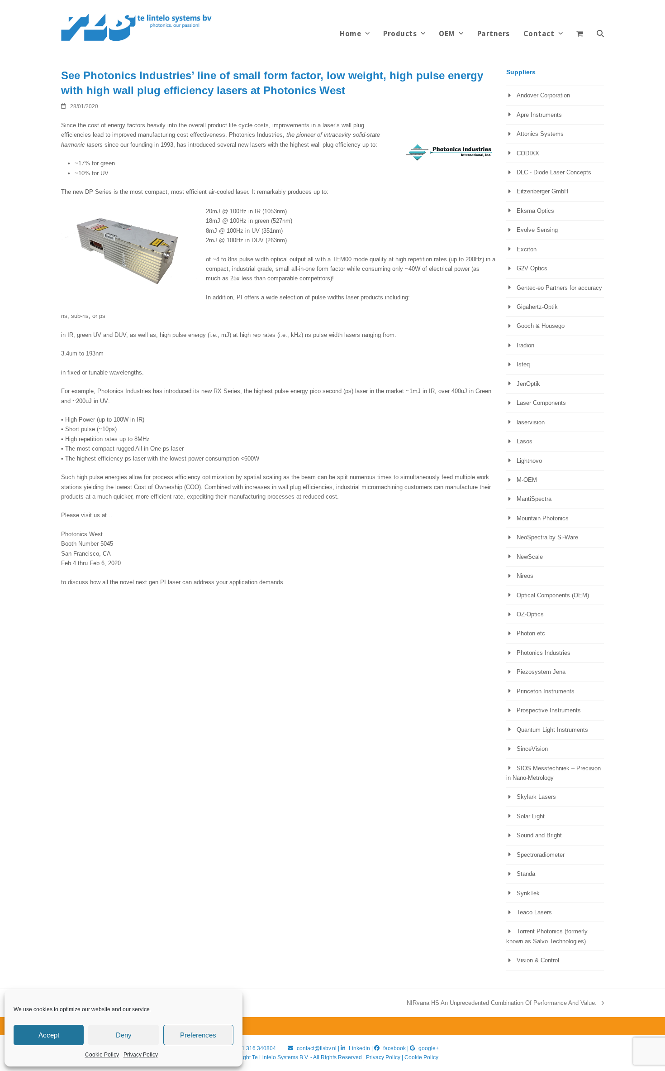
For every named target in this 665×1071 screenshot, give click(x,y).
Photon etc (531, 633)
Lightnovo (529, 460)
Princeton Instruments (546, 691)
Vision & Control (538, 960)
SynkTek (528, 893)
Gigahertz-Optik (537, 306)
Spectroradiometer (541, 854)
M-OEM (527, 479)
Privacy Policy (141, 1055)
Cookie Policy (102, 1055)
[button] (600, 34)
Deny (124, 1035)
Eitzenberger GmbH (542, 191)
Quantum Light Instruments (552, 729)
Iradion (525, 345)
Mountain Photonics (543, 518)
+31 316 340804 (255, 1048)
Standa (526, 873)
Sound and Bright (539, 835)
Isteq (523, 364)
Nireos (525, 575)
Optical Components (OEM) (553, 595)
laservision (531, 422)
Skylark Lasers (536, 796)
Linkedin (359, 1048)
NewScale (530, 556)
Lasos (524, 441)
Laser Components (541, 402)
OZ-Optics (530, 614)
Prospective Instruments (549, 710)
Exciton (527, 249)
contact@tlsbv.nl (317, 1048)
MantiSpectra (534, 498)
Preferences (198, 1035)
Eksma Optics (535, 210)
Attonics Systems (540, 133)
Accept (48, 1035)
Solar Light (531, 816)
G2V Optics (532, 268)
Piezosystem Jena (541, 671)
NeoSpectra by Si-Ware (547, 537)
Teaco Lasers (534, 912)
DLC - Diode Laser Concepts (554, 172)
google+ (428, 1048)
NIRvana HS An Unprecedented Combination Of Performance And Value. (502, 1003)
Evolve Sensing (537, 229)
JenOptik (528, 383)
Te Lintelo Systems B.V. (280, 1057)
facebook (394, 1048)
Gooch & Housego (541, 325)
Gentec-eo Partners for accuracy (559, 287)
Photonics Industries (543, 652)
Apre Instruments (539, 114)
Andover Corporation (543, 95)
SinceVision (532, 748)
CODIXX (528, 153)
